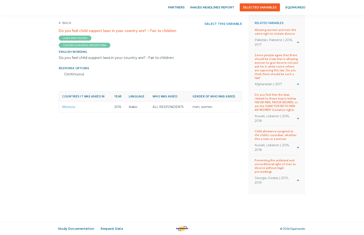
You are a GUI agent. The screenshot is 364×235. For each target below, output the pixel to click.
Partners (176, 7)
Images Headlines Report (212, 7)
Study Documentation (76, 229)
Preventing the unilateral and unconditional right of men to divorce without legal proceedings (275, 166)
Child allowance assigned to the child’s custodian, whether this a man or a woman (275, 135)
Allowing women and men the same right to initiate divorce (275, 32)
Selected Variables (260, 7)
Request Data (112, 229)
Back (66, 23)
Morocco (68, 107)
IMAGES (92, 7)
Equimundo (295, 7)
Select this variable (223, 24)
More (298, 42)
